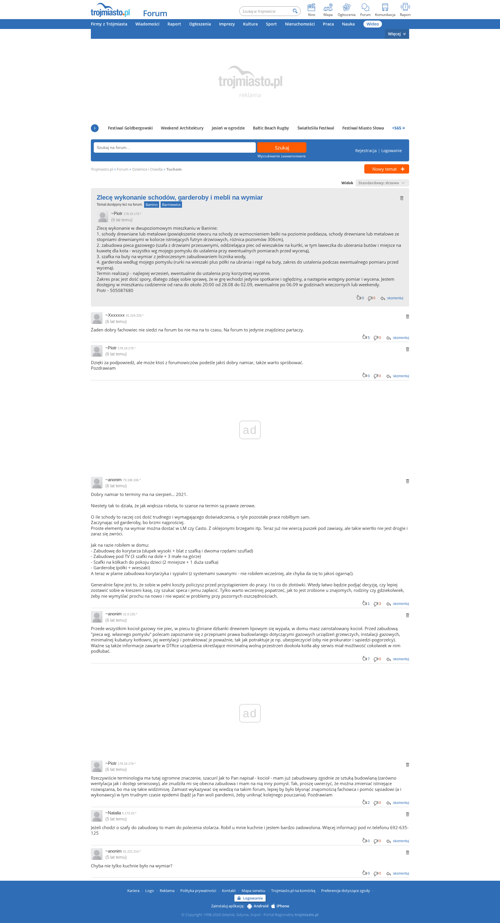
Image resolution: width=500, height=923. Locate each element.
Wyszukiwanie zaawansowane (282, 156)
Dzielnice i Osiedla (147, 169)
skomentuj (395, 298)
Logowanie (391, 150)
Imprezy (227, 24)
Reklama (167, 890)
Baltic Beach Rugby (271, 128)
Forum (155, 13)
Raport (174, 24)
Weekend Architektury (182, 128)
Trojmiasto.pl (102, 169)
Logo (149, 890)
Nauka (348, 24)
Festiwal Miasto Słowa (363, 128)
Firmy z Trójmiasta (109, 24)
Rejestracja (366, 150)
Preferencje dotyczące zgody (345, 890)
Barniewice (171, 204)
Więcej (394, 34)
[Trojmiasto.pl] (110, 9)
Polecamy (95, 128)
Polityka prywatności (198, 890)
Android (261, 906)
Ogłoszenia (200, 24)
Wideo (373, 24)
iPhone (283, 906)
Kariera (133, 890)
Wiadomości (147, 24)
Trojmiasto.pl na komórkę (293, 890)
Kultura (250, 24)
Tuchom (174, 169)
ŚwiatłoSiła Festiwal (315, 128)
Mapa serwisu (253, 890)
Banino (152, 204)
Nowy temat (384, 169)
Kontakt (229, 890)
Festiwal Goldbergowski (130, 128)
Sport (271, 24)
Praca (328, 24)
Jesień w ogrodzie (228, 128)
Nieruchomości (300, 24)
